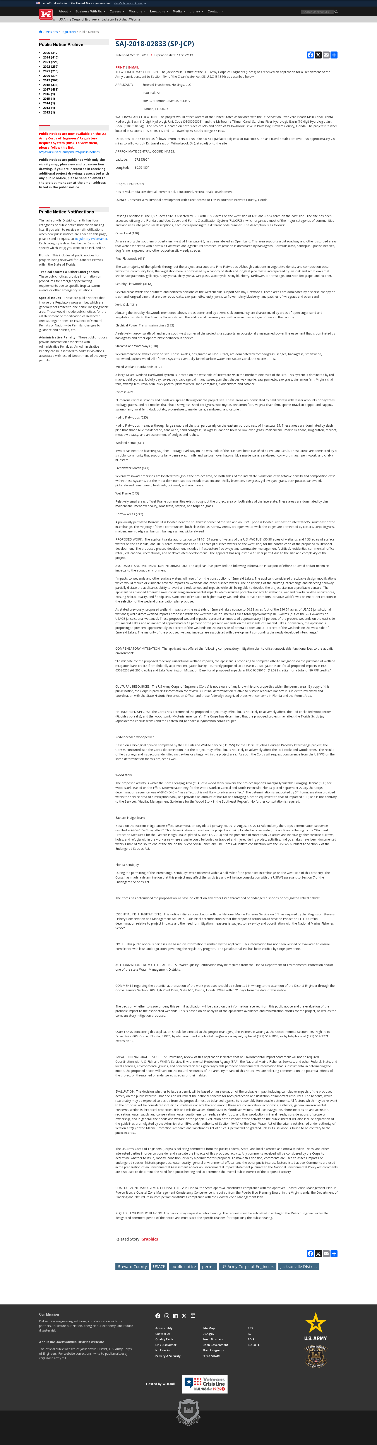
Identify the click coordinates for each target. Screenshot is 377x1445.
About (64, 11)
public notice (183, 1266)
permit (208, 1266)
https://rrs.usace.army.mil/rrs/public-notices (69, 152)
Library (195, 11)
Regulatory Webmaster (91, 239)
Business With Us (89, 11)
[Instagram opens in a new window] (167, 1316)
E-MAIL (133, 67)
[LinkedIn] (175, 1316)
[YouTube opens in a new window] (193, 1316)
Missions (136, 11)
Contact (214, 11)
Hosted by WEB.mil (160, 1384)
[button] (130, 3)
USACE (159, 1266)
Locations (158, 11)
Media (178, 11)
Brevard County (132, 1266)
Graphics (149, 1239)
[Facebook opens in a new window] (158, 1316)
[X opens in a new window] (184, 1316)
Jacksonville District (298, 1266)
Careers (116, 11)
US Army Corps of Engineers (247, 1266)
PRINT (120, 67)
